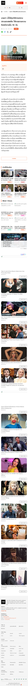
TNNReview (21, 672)
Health (20, 633)
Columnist (12, 640)
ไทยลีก (2, 667)
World (22, 182)
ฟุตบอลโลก (21, 664)
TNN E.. (10, 182)
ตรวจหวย (3, 674)
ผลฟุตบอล (3, 662)
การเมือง (6, 12)
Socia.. (23, 229)
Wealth (11, 633)
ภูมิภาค (20, 651)
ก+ (9, 8)
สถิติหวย (11, 674)
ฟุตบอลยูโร (12, 664)
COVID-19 (12, 655)
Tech (2, 635)
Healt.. (23, 215)
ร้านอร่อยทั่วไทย (4, 672)
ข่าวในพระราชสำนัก (4, 646)
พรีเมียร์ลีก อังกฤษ (22, 662)
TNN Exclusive (13, 646)
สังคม (20, 646)
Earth (9, 229)
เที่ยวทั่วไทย (12, 672)
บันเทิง (11, 651)
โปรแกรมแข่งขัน (13, 662)
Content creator (4, 640)
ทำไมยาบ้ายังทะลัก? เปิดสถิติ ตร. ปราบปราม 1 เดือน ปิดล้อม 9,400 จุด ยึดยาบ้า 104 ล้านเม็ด (7, 179)
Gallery (2, 657)
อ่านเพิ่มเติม (14, 158)
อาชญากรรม (3, 651)
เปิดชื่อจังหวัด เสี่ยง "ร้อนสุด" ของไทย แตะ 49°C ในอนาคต (7, 227)
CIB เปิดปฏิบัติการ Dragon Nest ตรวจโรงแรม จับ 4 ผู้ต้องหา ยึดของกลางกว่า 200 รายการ (21, 193)
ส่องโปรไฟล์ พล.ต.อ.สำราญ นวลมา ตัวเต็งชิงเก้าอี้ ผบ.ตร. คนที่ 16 (7, 212)
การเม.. (9, 196)
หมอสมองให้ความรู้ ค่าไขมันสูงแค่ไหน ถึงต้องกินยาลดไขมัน (21, 212)
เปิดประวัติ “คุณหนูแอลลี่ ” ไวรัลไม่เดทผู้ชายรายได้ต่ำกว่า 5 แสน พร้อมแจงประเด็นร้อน (20, 227)
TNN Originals (22, 635)
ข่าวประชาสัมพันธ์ (22, 655)
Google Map (3, 610)
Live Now (21, 3)
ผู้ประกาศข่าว (21, 626)
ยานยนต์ (2, 653)
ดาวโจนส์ (2, 655)
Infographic (21, 653)
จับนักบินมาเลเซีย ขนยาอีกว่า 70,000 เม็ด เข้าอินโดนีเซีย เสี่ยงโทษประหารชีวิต (21, 179)
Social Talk (21, 648)
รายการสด (3, 626)
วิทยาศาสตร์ (12, 648)
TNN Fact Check (13, 653)
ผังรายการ (3, 628)
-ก (4, 7)
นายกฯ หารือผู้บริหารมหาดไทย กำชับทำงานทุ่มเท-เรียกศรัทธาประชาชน (7, 193)
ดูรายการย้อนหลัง (13, 626)
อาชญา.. (23, 196)
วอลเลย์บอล (3, 664)
